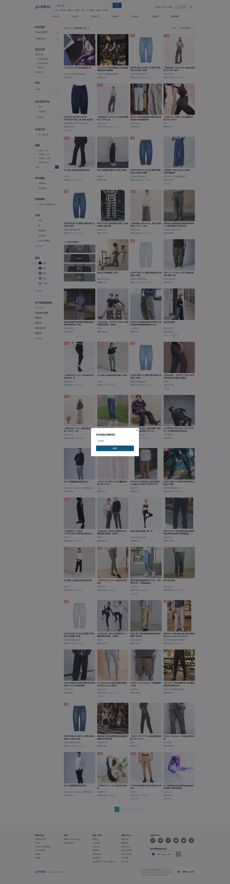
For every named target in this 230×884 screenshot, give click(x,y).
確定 (115, 448)
